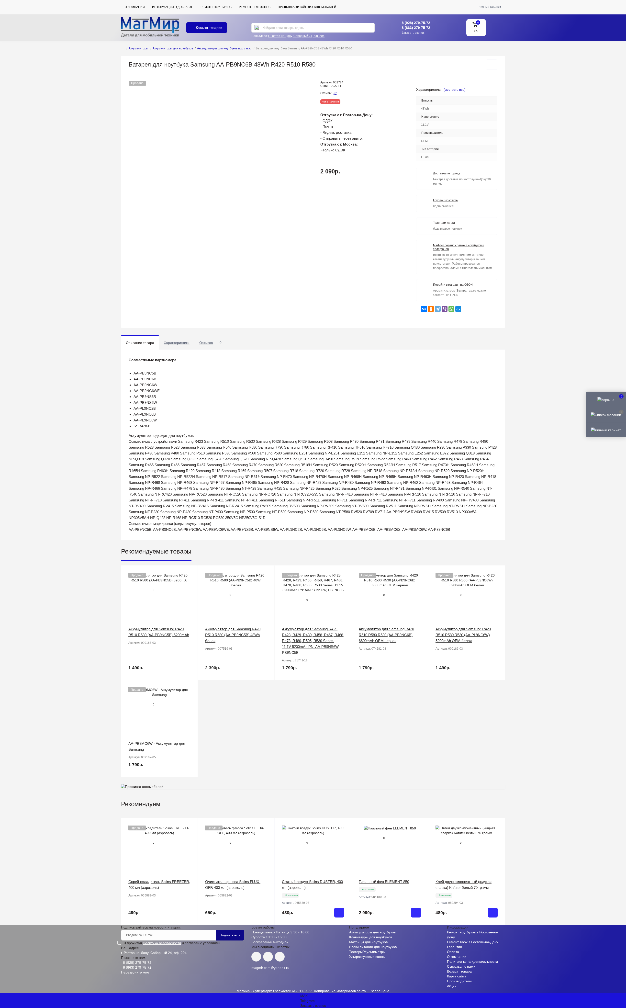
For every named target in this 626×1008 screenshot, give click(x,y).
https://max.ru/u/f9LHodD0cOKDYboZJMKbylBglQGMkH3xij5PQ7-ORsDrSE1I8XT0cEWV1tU (280, 957)
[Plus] (335, 932)
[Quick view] (190, 573)
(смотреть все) (454, 89)
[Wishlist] (190, 582)
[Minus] (290, 932)
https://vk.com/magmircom (256, 957)
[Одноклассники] (431, 309)
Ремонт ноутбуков (216, 7)
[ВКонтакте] (424, 309)
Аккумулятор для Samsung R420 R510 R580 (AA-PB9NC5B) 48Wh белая (232, 635)
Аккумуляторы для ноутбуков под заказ (224, 48)
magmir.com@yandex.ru (270, 968)
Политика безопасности (162, 943)
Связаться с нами (461, 966)
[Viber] (444, 309)
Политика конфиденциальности (472, 961)
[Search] (256, 28)
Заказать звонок (413, 32)
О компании (135, 7)
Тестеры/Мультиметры (367, 952)
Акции (452, 986)
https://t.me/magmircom (268, 957)
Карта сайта (456, 976)
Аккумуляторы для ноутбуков (173, 48)
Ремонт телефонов (254, 7)
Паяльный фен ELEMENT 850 (384, 882)
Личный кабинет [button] (490, 7)
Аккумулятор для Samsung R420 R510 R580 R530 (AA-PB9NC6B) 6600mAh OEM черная (386, 635)
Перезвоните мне (135, 972)
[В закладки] (491, 64)
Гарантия (454, 947)
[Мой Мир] (458, 309)
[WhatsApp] (451, 309)
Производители (459, 981)
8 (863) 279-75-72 (416, 28)
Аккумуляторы (138, 48)
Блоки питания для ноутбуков (373, 947)
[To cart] (339, 912)
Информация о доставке (172, 7)
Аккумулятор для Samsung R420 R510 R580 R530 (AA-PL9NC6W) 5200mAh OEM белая (463, 635)
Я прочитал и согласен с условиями (171, 943)
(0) (335, 93)
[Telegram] (438, 309)
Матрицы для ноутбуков (368, 942)
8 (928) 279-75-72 (416, 23)
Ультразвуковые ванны (367, 957)
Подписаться (230, 935)
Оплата (453, 952)
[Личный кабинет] (606, 429)
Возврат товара (459, 971)
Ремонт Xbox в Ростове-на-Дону (472, 942)
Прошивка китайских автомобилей (307, 7)
